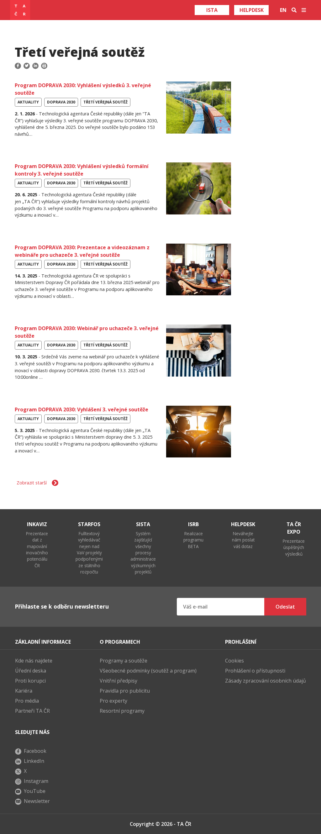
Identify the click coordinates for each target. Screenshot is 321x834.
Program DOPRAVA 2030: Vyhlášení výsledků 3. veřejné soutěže (83, 89)
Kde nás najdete (33, 660)
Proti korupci (30, 680)
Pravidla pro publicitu (125, 690)
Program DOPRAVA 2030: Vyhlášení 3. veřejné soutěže (81, 409)
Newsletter (37, 801)
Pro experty (113, 700)
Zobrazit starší (32, 483)
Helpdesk (251, 10)
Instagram (36, 781)
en (283, 10)
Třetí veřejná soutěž (105, 102)
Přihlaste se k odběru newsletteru (62, 606)
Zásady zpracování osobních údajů (265, 680)
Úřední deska (30, 670)
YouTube (34, 791)
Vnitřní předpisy (118, 680)
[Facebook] (18, 65)
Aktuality (28, 102)
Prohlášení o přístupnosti (255, 670)
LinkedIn (34, 760)
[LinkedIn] (35, 65)
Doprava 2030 (61, 102)
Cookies (234, 660)
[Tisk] (44, 65)
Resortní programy (122, 710)
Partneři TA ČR (32, 710)
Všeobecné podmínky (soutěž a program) (148, 670)
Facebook (35, 750)
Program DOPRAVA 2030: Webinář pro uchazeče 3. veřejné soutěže (87, 332)
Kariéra (23, 690)
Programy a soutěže (123, 660)
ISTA (212, 10)
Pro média (27, 700)
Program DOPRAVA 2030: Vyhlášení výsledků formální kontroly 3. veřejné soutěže (82, 170)
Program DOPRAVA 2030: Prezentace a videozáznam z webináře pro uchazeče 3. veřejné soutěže (82, 251)
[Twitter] (26, 65)
